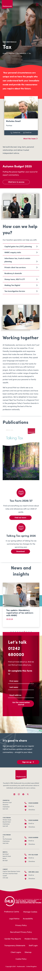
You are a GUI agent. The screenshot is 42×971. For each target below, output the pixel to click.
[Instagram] (19, 794)
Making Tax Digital (12, 285)
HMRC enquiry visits (12, 252)
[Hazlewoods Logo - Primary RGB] (7, 4)
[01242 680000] (27, 803)
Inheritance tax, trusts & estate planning (17, 260)
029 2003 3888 (34, 872)
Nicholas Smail (13, 121)
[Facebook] (23, 794)
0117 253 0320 (33, 855)
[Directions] (27, 810)
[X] (28, 794)
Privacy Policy (21, 925)
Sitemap (28, 952)
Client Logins (16, 952)
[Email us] (27, 806)
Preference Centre (11, 912)
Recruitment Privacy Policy (21, 932)
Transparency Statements (14, 946)
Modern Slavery (31, 939)
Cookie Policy (21, 959)
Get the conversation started (21, 703)
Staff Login (33, 946)
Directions (32, 810)
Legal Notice (14, 919)
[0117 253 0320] (27, 855)
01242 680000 (16, 651)
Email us (31, 806)
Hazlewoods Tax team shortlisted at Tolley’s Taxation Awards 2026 (17, 613)
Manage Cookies (30, 912)
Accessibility (28, 919)
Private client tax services (15, 267)
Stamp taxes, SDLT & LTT (14, 279)
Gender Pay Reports (12, 939)
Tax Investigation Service (14, 291)
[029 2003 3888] (27, 872)
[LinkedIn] (14, 794)
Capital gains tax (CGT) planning (18, 246)
